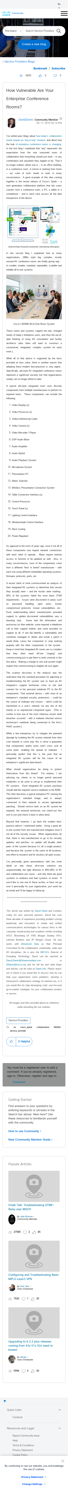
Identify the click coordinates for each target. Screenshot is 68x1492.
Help (15, 1441)
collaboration (43, 1027)
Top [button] (5, 1401)
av (15, 1027)
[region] (34, 1474)
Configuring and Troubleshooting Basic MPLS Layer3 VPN (33, 1277)
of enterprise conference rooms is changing (38, 144)
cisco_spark (26, 1027)
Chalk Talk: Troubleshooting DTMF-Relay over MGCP (31, 1207)
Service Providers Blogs (20, 61)
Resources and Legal (20, 1428)
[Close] (63, 1461)
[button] (11, 1041)
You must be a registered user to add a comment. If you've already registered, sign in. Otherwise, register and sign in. (32, 1072)
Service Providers (18, 1020)
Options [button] (58, 119)
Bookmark (40, 68)
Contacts (17, 1417)
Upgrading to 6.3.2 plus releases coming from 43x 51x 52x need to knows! (30, 1345)
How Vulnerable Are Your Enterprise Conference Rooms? (30, 99)
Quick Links (14, 1410)
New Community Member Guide (29, 1140)
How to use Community (23, 1131)
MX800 (57, 1027)
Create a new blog (34, 44)
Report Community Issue (26, 1436)
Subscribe (58, 68)
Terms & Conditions (23, 1445)
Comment (19, 1082)
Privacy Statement (32, 1476)
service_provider (18, 1031)
